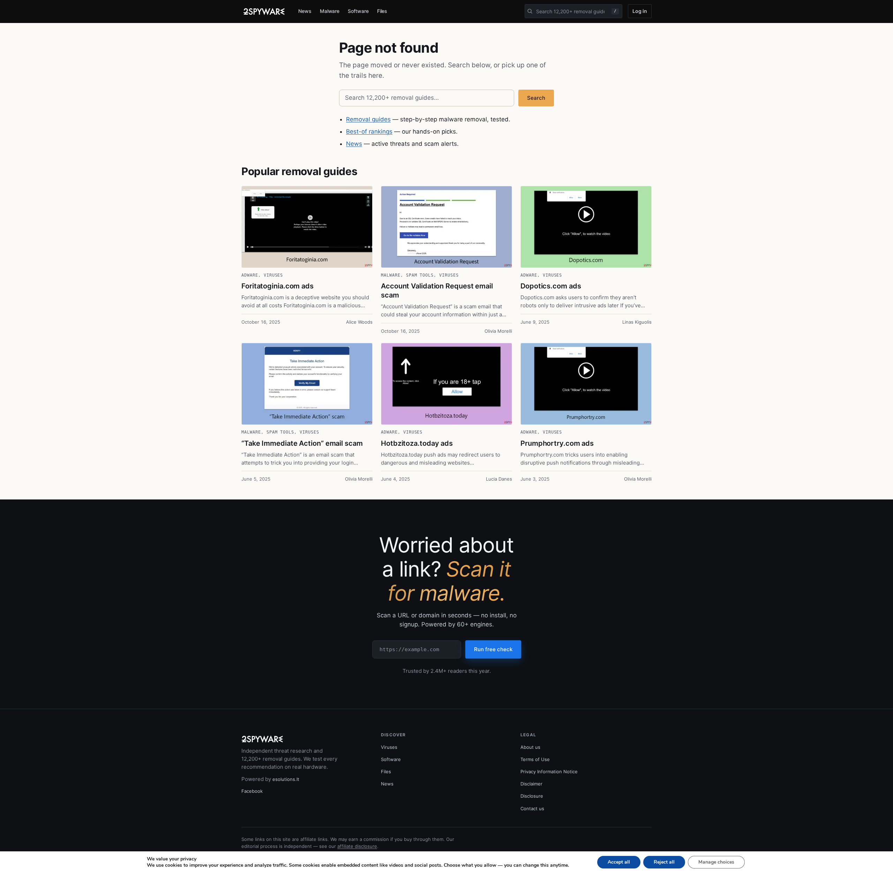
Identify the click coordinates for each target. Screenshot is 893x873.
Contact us (532, 808)
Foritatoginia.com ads (277, 286)
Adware (249, 275)
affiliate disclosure (357, 846)
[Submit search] (530, 11)
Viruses (273, 275)
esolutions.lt (285, 779)
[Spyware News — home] (264, 11)
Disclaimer (531, 784)
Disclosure (531, 796)
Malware (330, 11)
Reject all (664, 862)
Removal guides (368, 119)
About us (530, 747)
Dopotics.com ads (550, 286)
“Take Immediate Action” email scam (302, 443)
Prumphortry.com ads (557, 443)
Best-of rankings (369, 131)
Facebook (252, 791)
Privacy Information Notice (549, 771)
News (305, 11)
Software (358, 11)
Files (382, 11)
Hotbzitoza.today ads (417, 443)
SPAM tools (420, 275)
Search (536, 98)
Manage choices (716, 862)
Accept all (619, 862)
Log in (639, 11)
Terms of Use (535, 759)
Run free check (493, 649)
